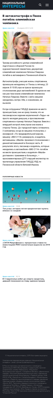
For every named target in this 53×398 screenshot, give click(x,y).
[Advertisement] (26, 315)
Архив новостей (8, 28)
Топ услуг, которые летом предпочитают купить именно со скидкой (25, 210)
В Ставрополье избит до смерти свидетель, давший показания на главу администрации (24, 280)
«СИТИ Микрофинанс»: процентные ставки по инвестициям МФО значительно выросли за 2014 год (26, 245)
